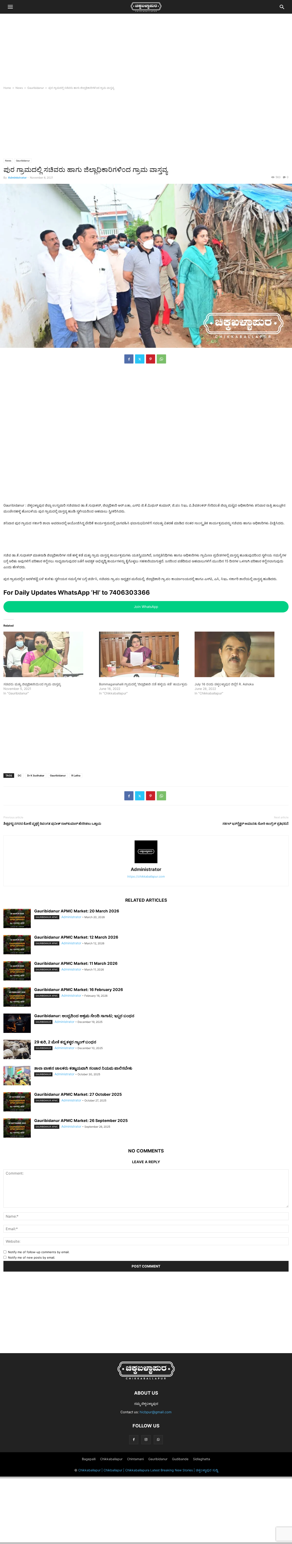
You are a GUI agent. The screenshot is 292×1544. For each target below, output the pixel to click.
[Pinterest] (150, 359)
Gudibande (180, 1459)
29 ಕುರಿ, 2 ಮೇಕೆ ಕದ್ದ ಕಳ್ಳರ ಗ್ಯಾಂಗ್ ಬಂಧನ (65, 1042)
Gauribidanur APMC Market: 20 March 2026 (76, 911)
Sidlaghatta (201, 1459)
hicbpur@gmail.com (156, 1412)
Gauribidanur (35, 88)
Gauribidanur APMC (47, 917)
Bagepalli (89, 1459)
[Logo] (146, 1379)
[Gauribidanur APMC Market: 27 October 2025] (17, 1102)
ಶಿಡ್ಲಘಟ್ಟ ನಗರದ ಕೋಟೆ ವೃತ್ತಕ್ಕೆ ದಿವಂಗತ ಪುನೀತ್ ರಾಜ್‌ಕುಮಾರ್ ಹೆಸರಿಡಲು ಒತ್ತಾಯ (52, 823)
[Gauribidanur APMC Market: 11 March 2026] (17, 971)
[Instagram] (146, 1439)
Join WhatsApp (146, 606)
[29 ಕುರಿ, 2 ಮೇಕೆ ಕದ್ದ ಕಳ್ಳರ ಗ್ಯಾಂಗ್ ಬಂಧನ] (17, 1050)
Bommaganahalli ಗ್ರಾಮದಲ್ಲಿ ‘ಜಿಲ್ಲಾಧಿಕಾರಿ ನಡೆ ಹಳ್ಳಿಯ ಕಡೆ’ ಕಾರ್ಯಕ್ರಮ (143, 684)
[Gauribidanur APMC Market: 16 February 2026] (17, 997)
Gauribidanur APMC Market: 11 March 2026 (75, 963)
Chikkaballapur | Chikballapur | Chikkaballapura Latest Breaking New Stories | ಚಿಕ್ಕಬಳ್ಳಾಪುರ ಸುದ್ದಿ (148, 1470)
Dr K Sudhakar (35, 775)
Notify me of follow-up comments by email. (39, 1252)
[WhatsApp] (161, 359)
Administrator (17, 177)
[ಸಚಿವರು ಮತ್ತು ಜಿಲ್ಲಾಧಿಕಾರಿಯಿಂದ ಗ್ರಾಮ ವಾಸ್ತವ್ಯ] (48, 654)
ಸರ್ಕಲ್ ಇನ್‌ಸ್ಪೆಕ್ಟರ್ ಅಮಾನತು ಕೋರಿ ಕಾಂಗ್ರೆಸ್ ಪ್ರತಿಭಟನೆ (255, 823)
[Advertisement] (146, 51)
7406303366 (129, 592)
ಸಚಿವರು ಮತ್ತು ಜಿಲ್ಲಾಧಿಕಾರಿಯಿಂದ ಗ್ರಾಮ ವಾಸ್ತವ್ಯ (32, 684)
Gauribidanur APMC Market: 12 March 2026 (76, 937)
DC (19, 775)
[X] (139, 359)
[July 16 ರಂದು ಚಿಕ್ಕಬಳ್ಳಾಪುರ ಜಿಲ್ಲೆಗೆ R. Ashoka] (240, 654)
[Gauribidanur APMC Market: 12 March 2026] (17, 945)
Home (7, 88)
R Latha (75, 775)
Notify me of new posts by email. (31, 1257)
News (19, 88)
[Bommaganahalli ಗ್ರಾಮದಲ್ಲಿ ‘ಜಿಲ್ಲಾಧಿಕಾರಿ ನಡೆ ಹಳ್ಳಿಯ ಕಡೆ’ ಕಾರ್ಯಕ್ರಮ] (144, 654)
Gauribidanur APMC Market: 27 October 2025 (78, 1094)
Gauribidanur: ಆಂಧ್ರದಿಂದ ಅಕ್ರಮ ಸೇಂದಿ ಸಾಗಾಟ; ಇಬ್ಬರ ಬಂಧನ (84, 1016)
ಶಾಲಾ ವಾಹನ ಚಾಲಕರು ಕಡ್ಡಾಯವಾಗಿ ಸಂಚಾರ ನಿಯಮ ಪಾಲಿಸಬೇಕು (83, 1068)
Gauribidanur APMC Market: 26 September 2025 (81, 1120)
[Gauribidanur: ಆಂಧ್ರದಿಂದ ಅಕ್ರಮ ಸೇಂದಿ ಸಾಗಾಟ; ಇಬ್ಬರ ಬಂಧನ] (17, 1024)
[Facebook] (128, 359)
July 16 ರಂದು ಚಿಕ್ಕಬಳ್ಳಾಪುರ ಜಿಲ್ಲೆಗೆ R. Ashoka (224, 684)
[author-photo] (146, 863)
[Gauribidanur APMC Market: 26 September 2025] (17, 1128)
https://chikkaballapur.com (146, 876)
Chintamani (135, 1459)
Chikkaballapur (111, 1459)
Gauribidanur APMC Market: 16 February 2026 (78, 989)
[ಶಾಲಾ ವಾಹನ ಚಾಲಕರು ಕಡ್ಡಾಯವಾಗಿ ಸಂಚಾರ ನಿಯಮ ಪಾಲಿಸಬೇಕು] (17, 1076)
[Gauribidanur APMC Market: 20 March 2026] (17, 919)
